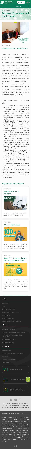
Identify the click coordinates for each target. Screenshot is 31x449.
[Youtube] (15, 400)
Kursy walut (5, 362)
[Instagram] (20, 400)
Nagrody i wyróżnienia (8, 309)
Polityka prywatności (8, 342)
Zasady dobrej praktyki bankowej (11, 321)
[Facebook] (11, 400)
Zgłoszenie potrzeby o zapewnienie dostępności (12, 336)
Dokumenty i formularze (9, 329)
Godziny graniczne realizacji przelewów (13, 354)
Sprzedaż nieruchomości (9, 359)
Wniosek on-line (6, 351)
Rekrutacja (5, 356)
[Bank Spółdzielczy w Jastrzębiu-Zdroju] (6, 2)
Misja (3, 306)
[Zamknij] (15, 446)
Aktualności (18, 6)
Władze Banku (6, 315)
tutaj (19, 438)
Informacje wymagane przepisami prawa (14, 332)
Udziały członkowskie (8, 318)
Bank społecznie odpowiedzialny (11, 312)
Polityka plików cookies (9, 339)
